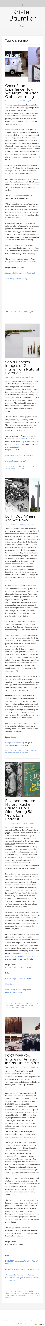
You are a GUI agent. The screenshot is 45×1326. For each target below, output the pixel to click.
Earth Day (32, 751)
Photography (28, 1291)
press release (14, 195)
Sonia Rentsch (27, 381)
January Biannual (19, 419)
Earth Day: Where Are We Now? (20, 518)
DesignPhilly (10, 262)
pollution (30, 1295)
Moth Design (15, 444)
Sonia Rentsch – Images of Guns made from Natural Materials (22, 367)
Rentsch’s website (28, 439)
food (17, 314)
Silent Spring (10, 984)
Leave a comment (26, 314)
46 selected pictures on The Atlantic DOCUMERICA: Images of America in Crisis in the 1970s (22, 1277)
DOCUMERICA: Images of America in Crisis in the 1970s (22, 1059)
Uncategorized (10, 1293)
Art (14, 466)
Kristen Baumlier (22, 15)
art (23, 466)
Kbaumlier (33, 101)
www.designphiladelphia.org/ (16, 278)
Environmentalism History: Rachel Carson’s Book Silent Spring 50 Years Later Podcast (20, 809)
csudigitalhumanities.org (14, 742)
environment (10, 314)
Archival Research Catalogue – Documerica (22, 1269)
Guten (33, 1321)
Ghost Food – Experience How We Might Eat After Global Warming (21, 91)
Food (25, 312)
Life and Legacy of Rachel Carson (18, 967)
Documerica (34, 1293)
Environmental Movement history (17, 1005)
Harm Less (14, 406)
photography (21, 1295)
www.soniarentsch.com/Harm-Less (19, 455)
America (26, 1293)
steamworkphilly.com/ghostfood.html (20, 273)
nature (7, 468)
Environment (17, 312)
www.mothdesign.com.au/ (15, 461)
